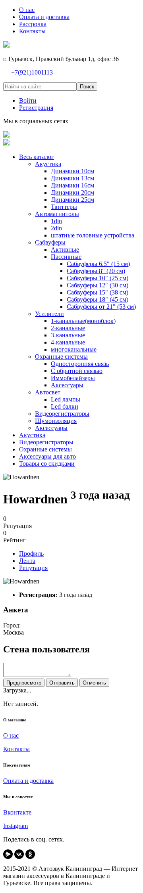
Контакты (16, 749)
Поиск (87, 87)
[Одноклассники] (30, 854)
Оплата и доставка (28, 780)
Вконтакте (17, 812)
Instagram (15, 825)
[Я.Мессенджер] (8, 854)
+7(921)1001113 (32, 72)
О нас (11, 735)
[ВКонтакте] (19, 854)
